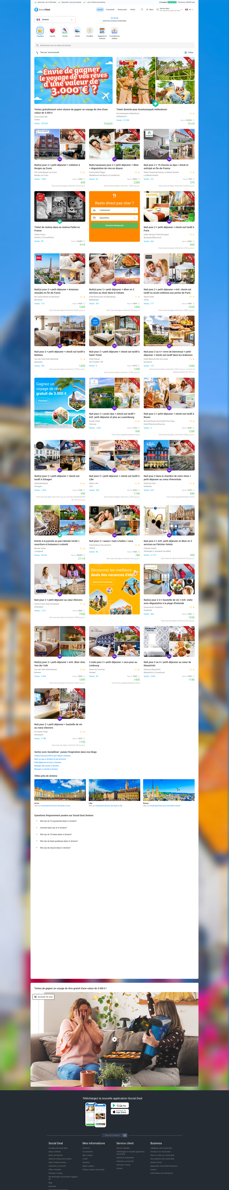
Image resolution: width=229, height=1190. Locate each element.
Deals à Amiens (55, 1151)
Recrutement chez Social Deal (162, 1159)
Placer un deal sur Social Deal (162, 1155)
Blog (50, 1183)
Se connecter (88, 1151)
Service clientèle (122, 1148)
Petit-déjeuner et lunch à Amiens (47, 762)
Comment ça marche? (57, 1166)
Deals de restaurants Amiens (60, 1159)
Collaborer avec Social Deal (161, 1148)
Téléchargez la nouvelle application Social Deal (130, 1152)
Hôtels (132, 10)
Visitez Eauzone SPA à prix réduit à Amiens (52, 756)
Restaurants (122, 10)
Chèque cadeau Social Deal (93, 1169)
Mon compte (88, 1155)
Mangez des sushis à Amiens (46, 766)
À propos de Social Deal (58, 1148)
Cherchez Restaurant (114, 225)
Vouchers (86, 1162)
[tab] (114, 821)
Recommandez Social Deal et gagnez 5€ (63, 1178)
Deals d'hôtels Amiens (57, 1162)
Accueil (100, 10)
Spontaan (52, 1186)
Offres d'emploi (55, 1169)
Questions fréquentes (125, 1157)
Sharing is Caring (55, 1173)
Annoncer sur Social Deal (160, 1151)
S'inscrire (86, 1148)
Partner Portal (155, 1162)
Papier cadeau (88, 1166)
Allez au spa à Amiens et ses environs (50, 759)
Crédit (85, 1159)
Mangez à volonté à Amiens (46, 769)
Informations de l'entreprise (161, 1173)
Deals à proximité (55, 1155)
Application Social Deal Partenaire (163, 1166)
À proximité (110, 10)
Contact (119, 1168)
